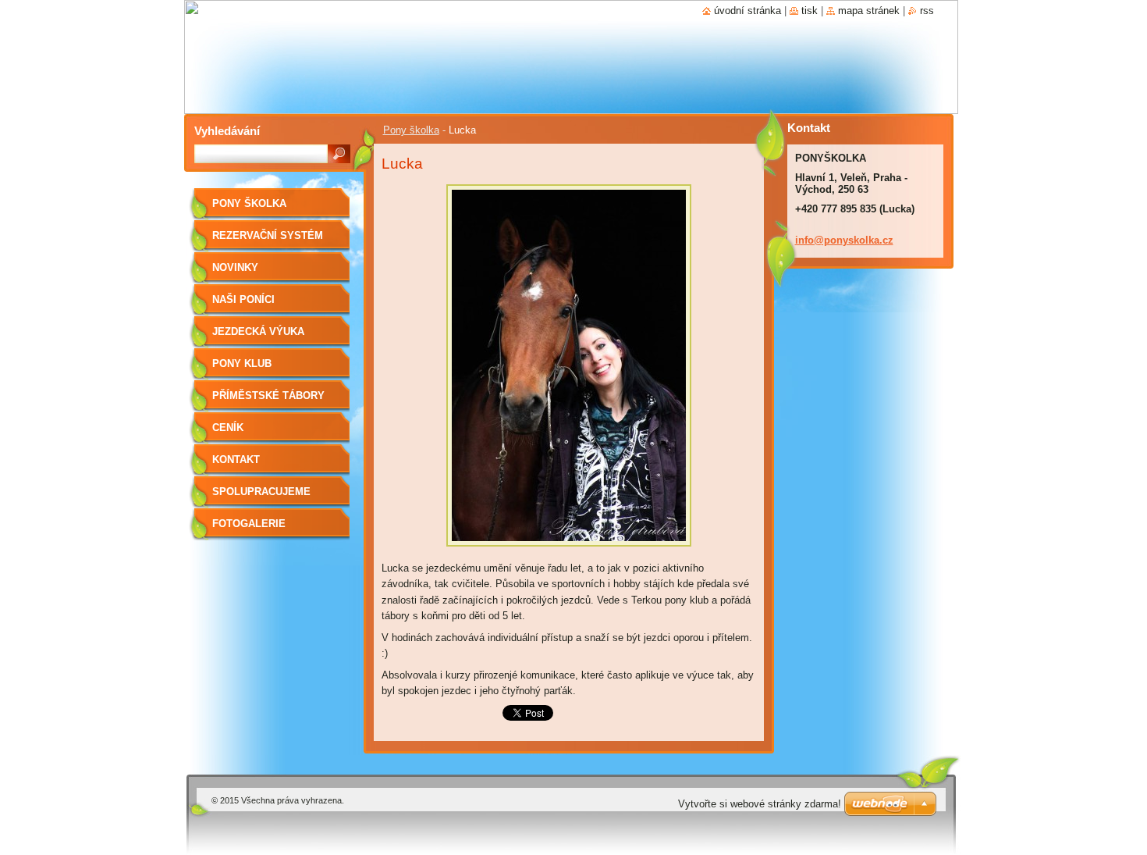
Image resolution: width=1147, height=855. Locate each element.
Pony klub (242, 363)
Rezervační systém (267, 235)
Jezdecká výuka (258, 331)
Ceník (227, 427)
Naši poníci (243, 299)
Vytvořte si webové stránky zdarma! (759, 804)
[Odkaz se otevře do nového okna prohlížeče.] (569, 551)
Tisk (809, 10)
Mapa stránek (869, 10)
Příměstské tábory (268, 395)
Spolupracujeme (261, 491)
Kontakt (236, 459)
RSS (927, 10)
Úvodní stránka (747, 10)
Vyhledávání (227, 130)
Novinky (235, 267)
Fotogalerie (249, 523)
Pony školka (411, 130)
